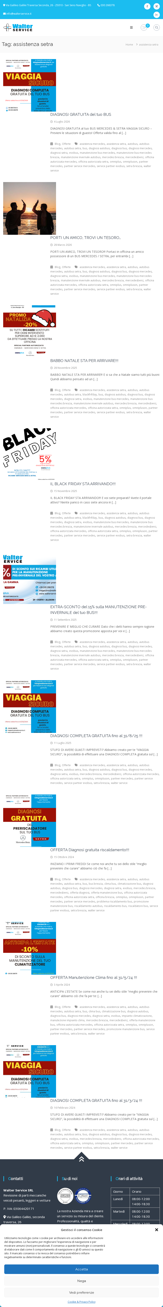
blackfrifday (90, 394)
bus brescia (96, 884)
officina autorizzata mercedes (68, 408)
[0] (144, 28)
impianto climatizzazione (137, 1016)
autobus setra (72, 148)
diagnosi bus (119, 148)
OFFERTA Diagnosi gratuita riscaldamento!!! (89, 850)
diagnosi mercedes (140, 148)
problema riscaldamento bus (114, 901)
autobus (133, 144)
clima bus (110, 884)
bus (85, 148)
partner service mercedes (79, 166)
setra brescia (134, 166)
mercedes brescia (113, 157)
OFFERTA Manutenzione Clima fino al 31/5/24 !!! (93, 977)
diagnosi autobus (99, 148)
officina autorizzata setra (93, 161)
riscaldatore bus (138, 906)
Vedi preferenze (81, 1292)
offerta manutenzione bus (106, 892)
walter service (119, 783)
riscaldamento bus (115, 906)
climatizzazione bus (129, 884)
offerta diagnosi (79, 892)
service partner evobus (111, 166)
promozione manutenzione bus (126, 1029)
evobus (73, 153)
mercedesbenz (134, 157)
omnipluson (130, 161)
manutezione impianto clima (67, 1020)
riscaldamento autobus (88, 906)
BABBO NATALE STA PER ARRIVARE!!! (84, 360)
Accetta (81, 1269)
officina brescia (105, 897)
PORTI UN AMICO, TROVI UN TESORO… (85, 237)
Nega (81, 1281)
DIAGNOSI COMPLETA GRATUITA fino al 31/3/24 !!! (96, 1100)
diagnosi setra (58, 153)
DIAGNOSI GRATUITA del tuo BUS (80, 114)
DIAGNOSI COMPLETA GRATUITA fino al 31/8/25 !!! (96, 736)
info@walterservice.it (18, 13)
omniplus (115, 161)
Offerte (66, 144)
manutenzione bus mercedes (97, 153)
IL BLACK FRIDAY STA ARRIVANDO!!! (83, 484)
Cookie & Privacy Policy (82, 1302)
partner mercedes (122, 778)
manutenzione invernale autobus (80, 157)
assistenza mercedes (92, 144)
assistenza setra (116, 144)
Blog (57, 144)
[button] (157, 1230)
